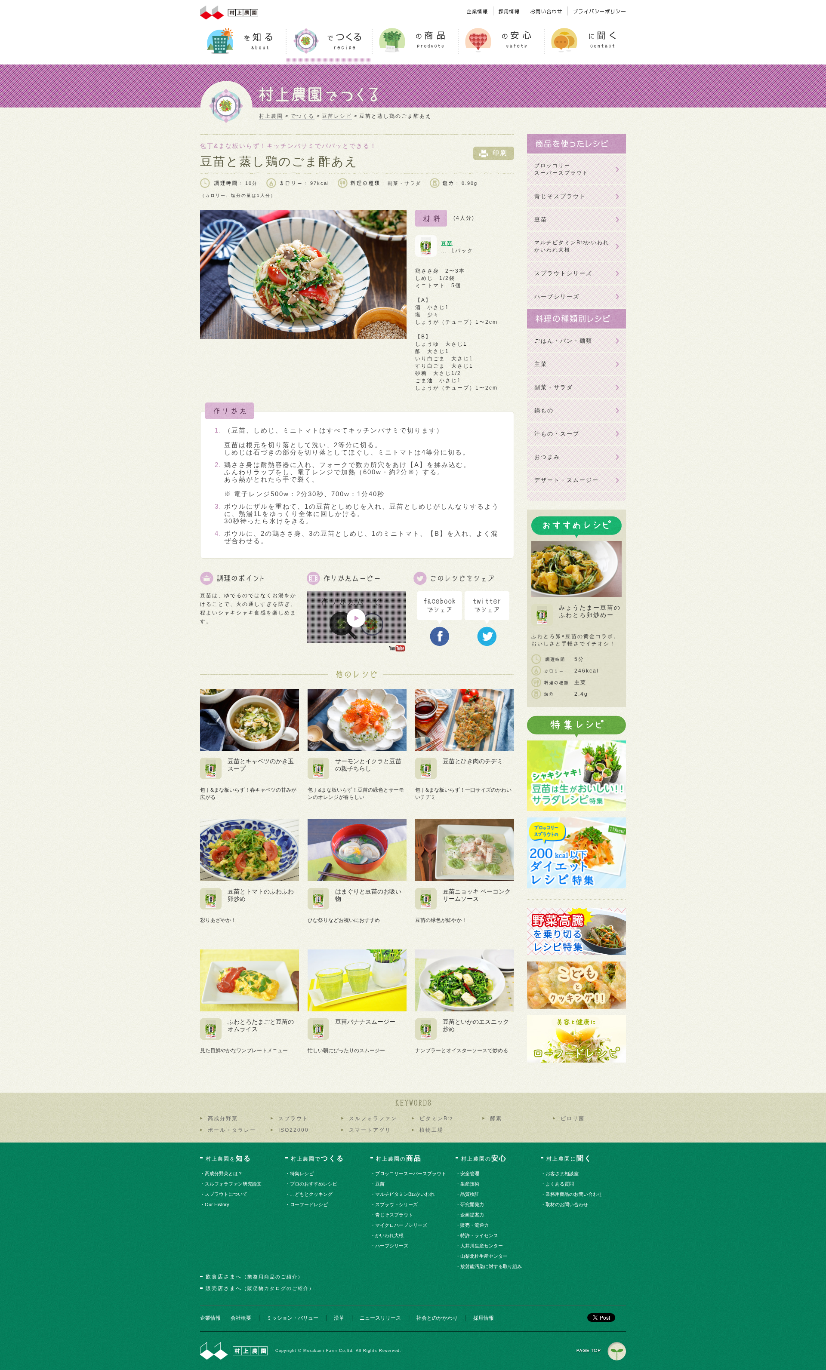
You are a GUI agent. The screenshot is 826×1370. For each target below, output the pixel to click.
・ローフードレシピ (309, 1204)
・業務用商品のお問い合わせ (574, 1194)
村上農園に (569, 1158)
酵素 (496, 1118)
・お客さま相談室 (562, 1173)
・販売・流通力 (475, 1225)
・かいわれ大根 (390, 1235)
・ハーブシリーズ (392, 1245)
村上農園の (399, 1158)
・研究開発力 (472, 1204)
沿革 (339, 1318)
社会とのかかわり (437, 1318)
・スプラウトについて (226, 1194)
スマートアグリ (370, 1130)
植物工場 (431, 1130)
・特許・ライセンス (479, 1235)
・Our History (217, 1204)
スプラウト (293, 1118)
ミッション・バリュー (292, 1318)
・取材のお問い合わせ (567, 1204)
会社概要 (241, 1318)
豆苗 (447, 243)
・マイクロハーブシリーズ (401, 1225)
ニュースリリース (380, 1318)
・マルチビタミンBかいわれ (405, 1194)
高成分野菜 (223, 1118)
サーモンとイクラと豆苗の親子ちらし (368, 765)
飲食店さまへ (254, 1277)
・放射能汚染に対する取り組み (491, 1266)
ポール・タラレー (232, 1130)
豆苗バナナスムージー (365, 1021)
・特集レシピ (302, 1173)
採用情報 (483, 1318)
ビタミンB (435, 1118)
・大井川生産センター (482, 1245)
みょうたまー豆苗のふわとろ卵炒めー (590, 611)
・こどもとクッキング (312, 1194)
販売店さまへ (260, 1288)
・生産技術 (470, 1183)
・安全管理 (470, 1173)
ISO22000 (293, 1130)
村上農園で (317, 1158)
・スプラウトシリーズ (397, 1204)
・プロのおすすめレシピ (314, 1183)
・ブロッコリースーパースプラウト (411, 1173)
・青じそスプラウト (394, 1214)
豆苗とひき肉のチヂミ (473, 761)
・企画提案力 (472, 1214)
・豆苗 (380, 1183)
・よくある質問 (560, 1183)
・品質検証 (470, 1194)
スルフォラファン (373, 1118)
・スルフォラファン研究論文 (234, 1183)
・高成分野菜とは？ (224, 1173)
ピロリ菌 (573, 1118)
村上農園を (228, 1158)
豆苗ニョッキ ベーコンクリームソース (477, 895)
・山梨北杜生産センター (484, 1256)
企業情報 (210, 1318)
